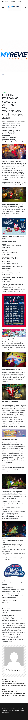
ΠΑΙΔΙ (5, 92)
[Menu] (3, 7)
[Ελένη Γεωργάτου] (14, 656)
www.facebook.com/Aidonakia (10, 600)
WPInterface (5, 712)
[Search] (25, 7)
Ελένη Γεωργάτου (21, 121)
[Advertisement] (14, 26)
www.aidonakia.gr (7, 602)
